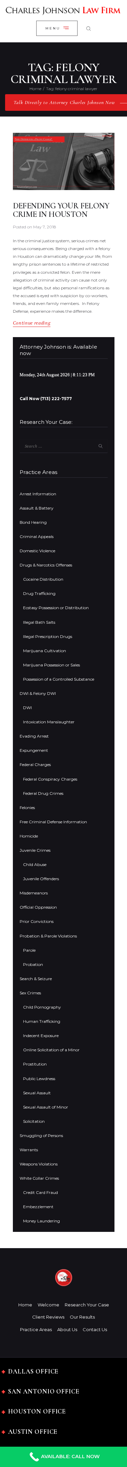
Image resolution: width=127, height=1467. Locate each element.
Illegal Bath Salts (39, 622)
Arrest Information (38, 493)
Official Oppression (38, 907)
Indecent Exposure (41, 1035)
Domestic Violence (37, 550)
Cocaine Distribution (43, 579)
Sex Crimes (30, 992)
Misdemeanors (34, 892)
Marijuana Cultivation (44, 650)
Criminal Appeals (37, 536)
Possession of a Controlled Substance (58, 679)
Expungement (34, 750)
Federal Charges (35, 764)
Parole (29, 950)
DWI (27, 707)
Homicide (29, 836)
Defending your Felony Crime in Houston (61, 210)
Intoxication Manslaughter (49, 721)
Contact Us (95, 1329)
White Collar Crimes (39, 1178)
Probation (33, 964)
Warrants (29, 1149)
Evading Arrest (34, 736)
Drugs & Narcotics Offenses (46, 564)
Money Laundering (41, 1220)
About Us (67, 1329)
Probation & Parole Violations (48, 935)
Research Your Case (87, 1304)
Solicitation (34, 1121)
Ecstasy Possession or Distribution (56, 607)
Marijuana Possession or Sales (51, 664)
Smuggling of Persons (41, 1135)
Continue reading (32, 323)
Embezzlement (38, 1206)
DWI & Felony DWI (38, 693)
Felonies (27, 807)
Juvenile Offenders (41, 878)
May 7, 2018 (44, 226)
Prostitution (35, 1064)
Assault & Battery (37, 508)
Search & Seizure (36, 978)
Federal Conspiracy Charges (50, 779)
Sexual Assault (37, 1092)
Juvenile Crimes (35, 850)
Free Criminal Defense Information (53, 821)
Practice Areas (36, 1329)
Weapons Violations (39, 1163)
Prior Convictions (37, 921)
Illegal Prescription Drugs (47, 636)
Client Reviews (48, 1317)
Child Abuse (34, 864)
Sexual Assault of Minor (45, 1107)
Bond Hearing (33, 522)
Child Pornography (42, 1007)
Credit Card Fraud (40, 1192)
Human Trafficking (41, 1021)
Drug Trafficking (39, 593)
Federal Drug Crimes (43, 793)
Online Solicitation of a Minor (51, 1049)
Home (35, 88)
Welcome (48, 1304)
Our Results (82, 1317)
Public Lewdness (39, 1078)
